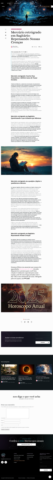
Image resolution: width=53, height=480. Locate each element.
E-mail (2, 422)
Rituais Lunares (17, 458)
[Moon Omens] (32, 3)
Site (1, 425)
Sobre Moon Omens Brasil (19, 455)
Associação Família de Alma (19, 460)
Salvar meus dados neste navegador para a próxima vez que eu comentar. (15, 427)
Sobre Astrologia (17, 457)
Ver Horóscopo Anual (25, 444)
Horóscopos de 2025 (26, 269)
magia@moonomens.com (6, 458)
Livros (3, 6)
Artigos (9, 3)
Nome (2, 420)
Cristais (25, 3)
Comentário (3, 418)
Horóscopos (16, 3)
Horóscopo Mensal (30, 455)
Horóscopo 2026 (30, 457)
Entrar (35, 6)
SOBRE (2, 3)
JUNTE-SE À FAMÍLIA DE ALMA (44, 6)
